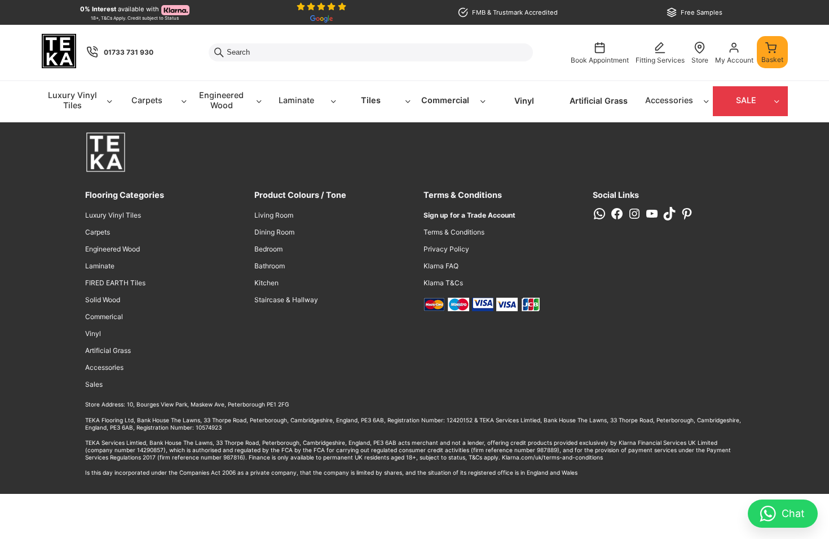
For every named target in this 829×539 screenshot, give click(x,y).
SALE (746, 100)
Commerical (104, 316)
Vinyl (524, 100)
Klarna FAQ (441, 266)
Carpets (146, 100)
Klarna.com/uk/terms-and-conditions (552, 457)
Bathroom (269, 266)
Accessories (669, 100)
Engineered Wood (221, 100)
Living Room (273, 215)
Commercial (445, 100)
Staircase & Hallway (286, 299)
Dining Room (274, 232)
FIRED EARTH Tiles (115, 283)
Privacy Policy (446, 249)
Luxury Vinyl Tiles (72, 100)
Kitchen (266, 283)
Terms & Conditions (454, 232)
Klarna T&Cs (443, 283)
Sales (94, 384)
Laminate (296, 100)
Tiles (371, 100)
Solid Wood (102, 299)
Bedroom (268, 249)
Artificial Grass (599, 100)
